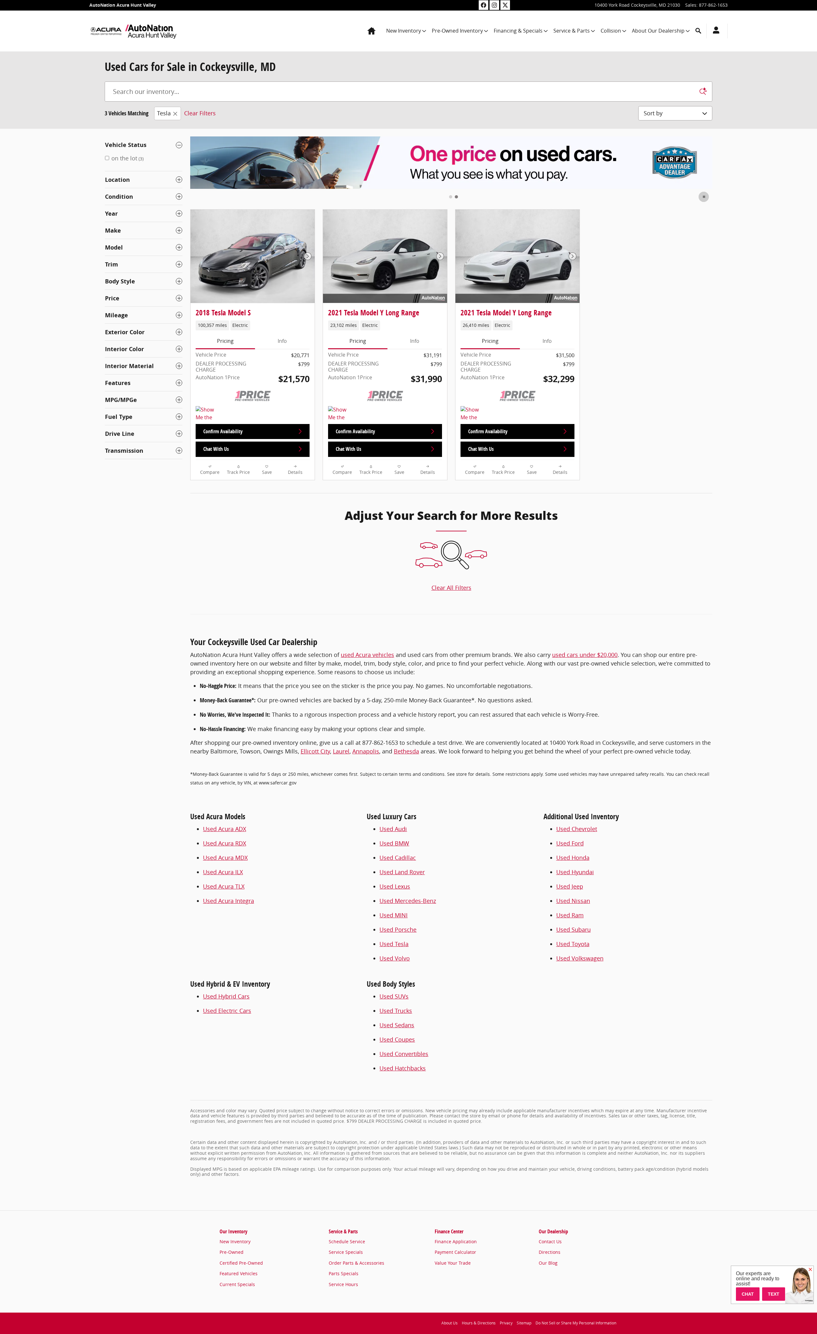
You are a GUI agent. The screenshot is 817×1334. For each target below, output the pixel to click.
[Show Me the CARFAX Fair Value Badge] (208, 413)
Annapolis (365, 751)
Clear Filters (200, 113)
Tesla (164, 113)
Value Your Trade (453, 1263)
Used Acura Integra (228, 901)
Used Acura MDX (225, 857)
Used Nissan (573, 901)
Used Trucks (395, 1010)
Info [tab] (282, 340)
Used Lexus (394, 886)
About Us (449, 1323)
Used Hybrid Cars (226, 996)
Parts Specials (343, 1273)
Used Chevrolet (576, 829)
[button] (253, 325)
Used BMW (394, 843)
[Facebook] (483, 5)
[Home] (106, 30)
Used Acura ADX (224, 829)
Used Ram (570, 915)
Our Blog (548, 1263)
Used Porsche (397, 929)
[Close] (810, 1270)
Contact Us (550, 1241)
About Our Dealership (658, 30)
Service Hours (343, 1284)
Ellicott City (315, 751)
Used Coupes (397, 1039)
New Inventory (403, 30)
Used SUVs (393, 996)
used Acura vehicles (367, 655)
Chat (748, 1294)
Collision (611, 30)
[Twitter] (505, 5)
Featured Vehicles (239, 1273)
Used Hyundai (575, 872)
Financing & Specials (518, 30)
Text (773, 1294)
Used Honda (572, 857)
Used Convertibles (403, 1054)
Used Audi (393, 829)
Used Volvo (394, 958)
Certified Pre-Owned (241, 1263)
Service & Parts (571, 30)
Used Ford (570, 843)
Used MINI (393, 915)
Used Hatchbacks (402, 1068)
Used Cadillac (397, 857)
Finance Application (456, 1241)
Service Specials (346, 1252)
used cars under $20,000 (585, 655)
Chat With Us (216, 448)
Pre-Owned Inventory (457, 30)
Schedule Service (347, 1241)
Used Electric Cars (227, 1010)
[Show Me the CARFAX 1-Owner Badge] (340, 413)
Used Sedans (396, 1025)
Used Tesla (393, 944)
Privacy (506, 1323)
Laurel (341, 751)
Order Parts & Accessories (356, 1263)
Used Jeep (569, 886)
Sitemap (524, 1323)
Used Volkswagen (579, 958)
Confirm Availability (223, 431)
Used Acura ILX (223, 872)
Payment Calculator (455, 1252)
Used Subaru (573, 929)
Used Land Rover (402, 872)
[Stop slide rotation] (704, 197)
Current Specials (237, 1284)
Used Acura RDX (224, 843)
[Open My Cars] (714, 31)
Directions (549, 1252)
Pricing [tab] (225, 340)
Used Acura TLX (223, 886)
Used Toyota (572, 944)
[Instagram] (494, 5)
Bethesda (406, 751)
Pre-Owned (232, 1252)
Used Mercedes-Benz (407, 901)
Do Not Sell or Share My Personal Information (576, 1323)
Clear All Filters (451, 587)
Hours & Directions (479, 1323)
